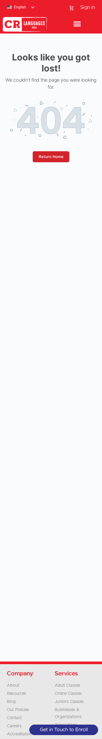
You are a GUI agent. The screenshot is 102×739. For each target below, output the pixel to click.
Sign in (87, 7)
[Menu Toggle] (77, 24)
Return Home (51, 156)
